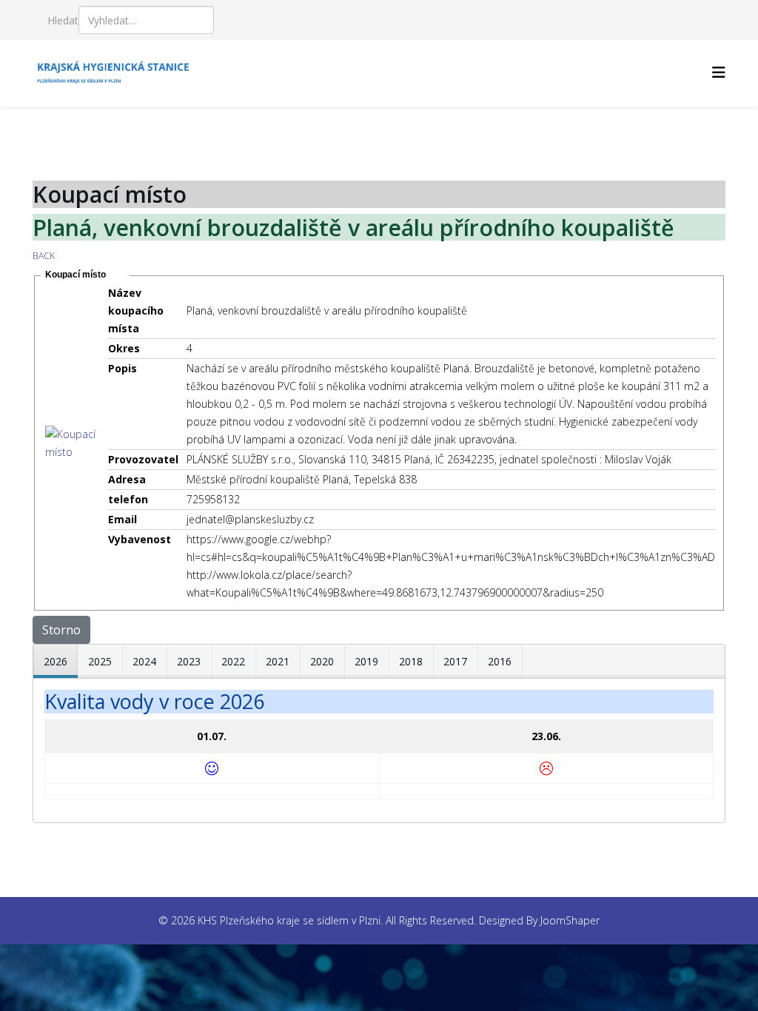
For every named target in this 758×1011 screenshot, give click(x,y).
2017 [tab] (455, 661)
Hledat (62, 20)
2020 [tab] (322, 661)
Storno (61, 630)
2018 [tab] (411, 661)
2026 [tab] (55, 661)
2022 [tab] (233, 661)
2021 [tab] (277, 661)
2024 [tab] (144, 661)
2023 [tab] (189, 661)
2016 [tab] (500, 661)
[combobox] (146, 20)
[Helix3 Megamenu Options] (718, 72)
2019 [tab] (366, 661)
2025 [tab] (100, 661)
